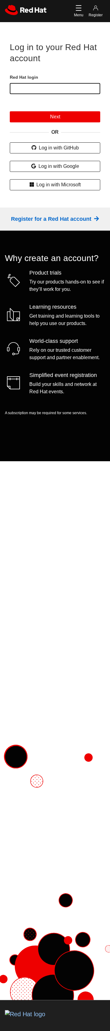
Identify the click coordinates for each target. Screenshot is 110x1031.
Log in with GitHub (58, 147)
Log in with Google (58, 166)
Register (96, 15)
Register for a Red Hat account (52, 219)
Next (55, 116)
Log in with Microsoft (58, 184)
